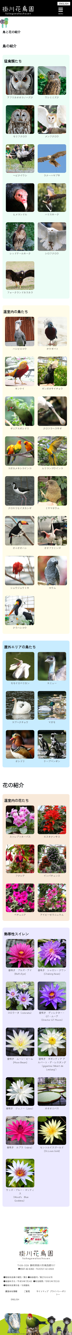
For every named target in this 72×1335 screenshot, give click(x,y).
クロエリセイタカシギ (19, 508)
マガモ (51, 722)
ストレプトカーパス (20, 836)
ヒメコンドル (20, 214)
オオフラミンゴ (52, 548)
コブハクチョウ (20, 722)
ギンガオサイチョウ (52, 388)
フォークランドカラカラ (20, 292)
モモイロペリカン (20, 683)
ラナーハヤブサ (52, 175)
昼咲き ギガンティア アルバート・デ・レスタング (52, 1064)
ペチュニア (20, 914)
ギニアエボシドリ (19, 428)
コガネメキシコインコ (19, 468)
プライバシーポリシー (58, 1293)
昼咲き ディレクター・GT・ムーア (52, 1016)
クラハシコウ (20, 627)
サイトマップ (42, 1291)
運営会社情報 (11, 1291)
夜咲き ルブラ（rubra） (20, 1147)
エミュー (52, 683)
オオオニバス (52, 1108)
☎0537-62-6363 (26, 1268)
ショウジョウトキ (19, 587)
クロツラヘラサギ (52, 428)
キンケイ (19, 388)
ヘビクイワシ (20, 175)
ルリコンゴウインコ (52, 468)
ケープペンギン (52, 761)
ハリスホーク (52, 214)
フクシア (20, 875)
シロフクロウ (52, 253)
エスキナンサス (52, 836)
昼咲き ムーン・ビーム (20, 1060)
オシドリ (20, 761)
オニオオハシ (20, 548)
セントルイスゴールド (52, 1149)
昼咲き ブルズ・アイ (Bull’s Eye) (20, 971)
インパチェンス (52, 875)
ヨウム (52, 587)
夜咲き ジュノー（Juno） (20, 1108)
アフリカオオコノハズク (20, 97)
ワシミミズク (52, 97)
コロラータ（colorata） (20, 1012)
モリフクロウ (20, 136)
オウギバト (52, 348)
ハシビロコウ (20, 348)
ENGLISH (63, 3)
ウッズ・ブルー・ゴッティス (20, 1195)
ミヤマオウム (52, 508)
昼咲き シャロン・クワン (52, 971)
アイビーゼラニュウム (52, 914)
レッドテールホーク (20, 253)
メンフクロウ (52, 136)
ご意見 (27, 1291)
